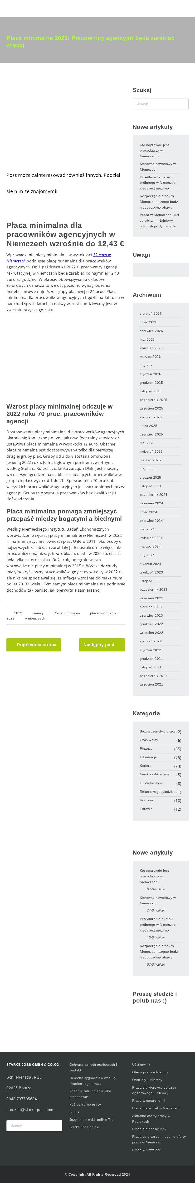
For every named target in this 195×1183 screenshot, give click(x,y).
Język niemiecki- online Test (92, 1120)
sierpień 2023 (151, 607)
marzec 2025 (150, 460)
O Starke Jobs (151, 783)
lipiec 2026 (148, 322)
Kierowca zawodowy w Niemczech (158, 166)
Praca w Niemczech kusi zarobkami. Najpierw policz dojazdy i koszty (159, 220)
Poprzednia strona (37, 644)
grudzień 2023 (151, 572)
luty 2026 (147, 365)
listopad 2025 (151, 391)
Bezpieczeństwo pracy (158, 731)
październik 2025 (153, 400)
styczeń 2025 (150, 477)
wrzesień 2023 (151, 598)
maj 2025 (147, 443)
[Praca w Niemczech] (27, 8)
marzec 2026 (150, 356)
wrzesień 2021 (151, 684)
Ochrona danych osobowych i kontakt (93, 1067)
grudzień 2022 (151, 624)
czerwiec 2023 (151, 615)
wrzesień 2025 (151, 408)
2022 (18, 613)
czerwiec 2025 (151, 434)
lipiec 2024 (148, 512)
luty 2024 (147, 555)
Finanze (146, 748)
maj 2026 (147, 339)
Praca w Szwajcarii (147, 1150)
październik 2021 (153, 676)
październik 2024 (153, 495)
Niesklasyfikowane (155, 774)
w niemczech (34, 618)
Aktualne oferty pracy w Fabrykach (151, 1118)
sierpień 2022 (151, 641)
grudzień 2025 (151, 382)
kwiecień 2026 (151, 348)
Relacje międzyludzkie (158, 792)
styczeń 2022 (150, 650)
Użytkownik (141, 1064)
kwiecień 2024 (151, 538)
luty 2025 (147, 469)
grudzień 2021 (151, 659)
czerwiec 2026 (151, 331)
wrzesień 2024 (151, 503)
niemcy (38, 613)
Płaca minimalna (67, 613)
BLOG (74, 1112)
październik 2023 (153, 589)
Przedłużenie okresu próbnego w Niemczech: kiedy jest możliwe (159, 182)
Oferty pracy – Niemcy (150, 1072)
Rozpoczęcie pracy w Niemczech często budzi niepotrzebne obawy (159, 201)
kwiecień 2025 (151, 451)
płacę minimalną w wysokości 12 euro (62, 444)
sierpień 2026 (151, 313)
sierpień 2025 (151, 417)
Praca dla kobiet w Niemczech (156, 1108)
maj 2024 (147, 529)
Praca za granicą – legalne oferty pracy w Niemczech (159, 1139)
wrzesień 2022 (151, 633)
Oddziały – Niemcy (147, 1080)
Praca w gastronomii (148, 1100)
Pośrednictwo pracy (85, 1104)
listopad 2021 (151, 667)
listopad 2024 (151, 486)
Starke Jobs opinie (84, 1127)
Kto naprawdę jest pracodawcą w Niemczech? (154, 150)
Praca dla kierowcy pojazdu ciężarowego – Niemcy (154, 1090)
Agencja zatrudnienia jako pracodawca (90, 1094)
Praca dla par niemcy (149, 1129)
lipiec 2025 (148, 426)
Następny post (99, 644)
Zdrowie (146, 809)
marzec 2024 (150, 546)
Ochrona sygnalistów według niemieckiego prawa (92, 1081)
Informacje (148, 757)
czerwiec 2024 (151, 520)
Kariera (146, 766)
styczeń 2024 (150, 564)
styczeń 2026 (150, 374)
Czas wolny (149, 740)
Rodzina (146, 800)
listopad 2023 (151, 581)
